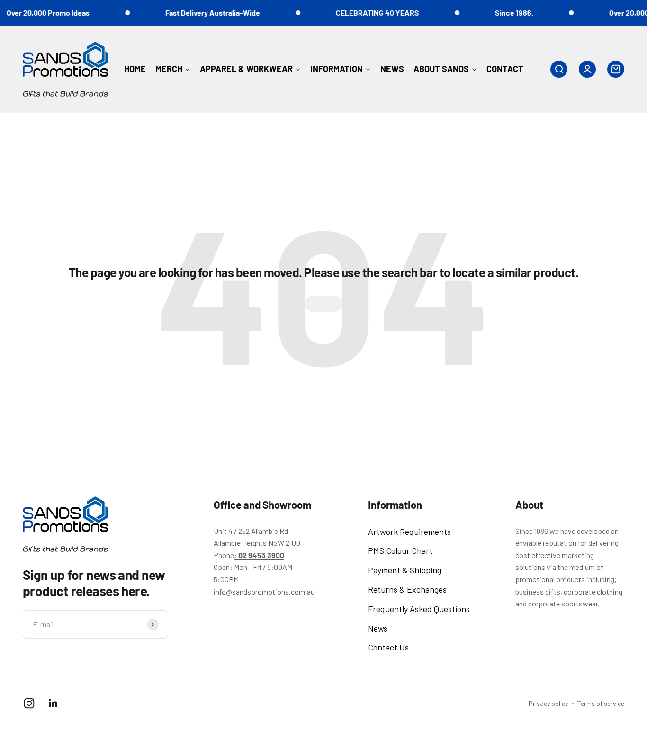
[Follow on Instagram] (29, 703)
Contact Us (388, 647)
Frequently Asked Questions (419, 609)
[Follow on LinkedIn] (53, 703)
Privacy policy (548, 703)
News (377, 628)
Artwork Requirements (409, 531)
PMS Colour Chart (400, 550)
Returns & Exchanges (407, 589)
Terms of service (600, 703)
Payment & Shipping (404, 570)
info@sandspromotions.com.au (264, 591)
